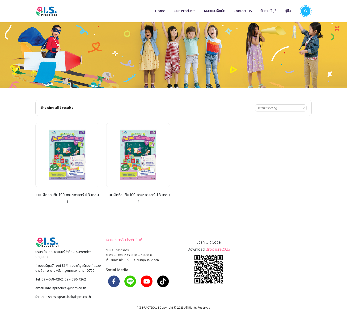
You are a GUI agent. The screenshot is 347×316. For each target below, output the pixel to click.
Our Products (184, 11)
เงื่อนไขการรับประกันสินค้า (125, 240)
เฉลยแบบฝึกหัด (214, 11)
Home (160, 11)
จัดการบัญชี (268, 11)
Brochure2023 (218, 249)
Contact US (243, 11)
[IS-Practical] (46, 11)
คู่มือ (288, 11)
